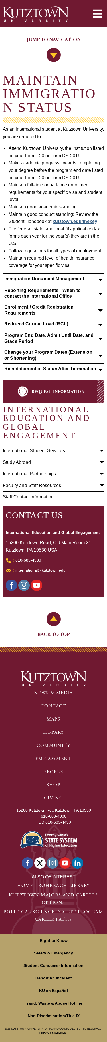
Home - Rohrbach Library (53, 886)
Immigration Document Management (44, 278)
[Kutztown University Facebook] (11, 585)
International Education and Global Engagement (46, 422)
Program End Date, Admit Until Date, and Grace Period (49, 338)
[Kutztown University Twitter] (40, 863)
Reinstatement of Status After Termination (50, 368)
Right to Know (54, 940)
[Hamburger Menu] (98, 13)
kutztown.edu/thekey (75, 221)
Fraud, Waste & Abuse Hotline (53, 1003)
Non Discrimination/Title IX (54, 1015)
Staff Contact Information (28, 496)
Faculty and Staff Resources (32, 485)
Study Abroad (17, 462)
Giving (53, 798)
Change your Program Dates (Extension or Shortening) (48, 355)
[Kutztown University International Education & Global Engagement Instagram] (24, 585)
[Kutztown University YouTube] (65, 863)
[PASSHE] (48, 839)
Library (53, 732)
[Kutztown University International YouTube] (36, 585)
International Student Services (34, 450)
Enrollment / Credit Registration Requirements (39, 310)
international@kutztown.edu (40, 570)
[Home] (35, 14)
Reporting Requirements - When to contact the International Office (42, 293)
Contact (53, 706)
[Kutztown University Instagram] (52, 863)
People (53, 772)
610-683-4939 (28, 560)
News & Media (53, 693)
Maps (53, 719)
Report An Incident (53, 978)
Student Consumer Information (53, 965)
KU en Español (53, 990)
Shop (53, 785)
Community (53, 746)
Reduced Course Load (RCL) (36, 323)
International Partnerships (29, 473)
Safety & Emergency (53, 953)
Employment (53, 759)
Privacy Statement (53, 1032)
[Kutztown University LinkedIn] (77, 863)
